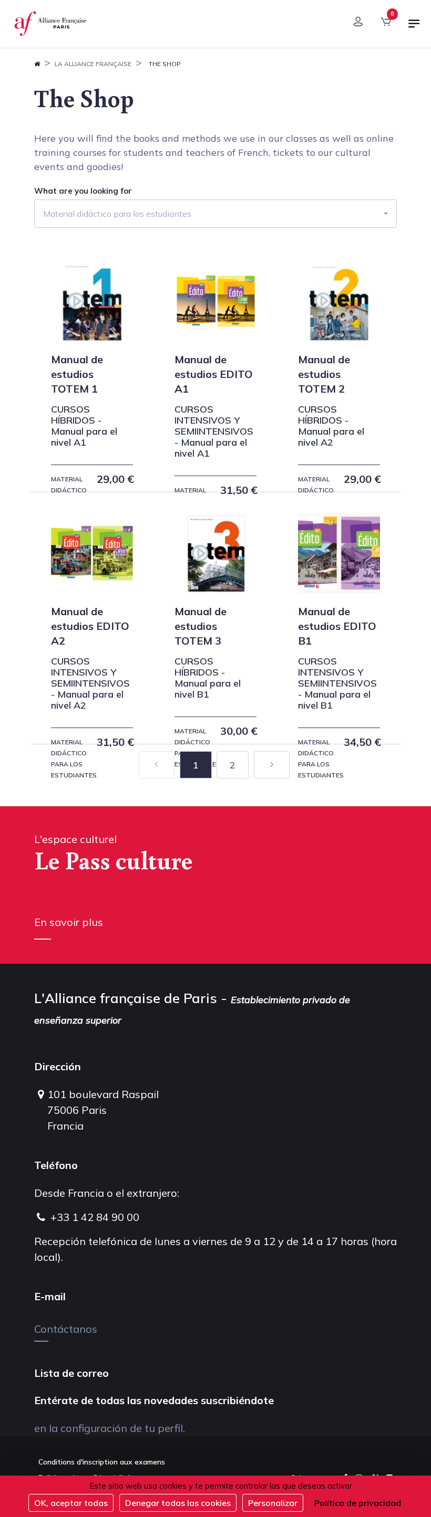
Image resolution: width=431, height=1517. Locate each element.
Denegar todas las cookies (178, 1503)
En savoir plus (68, 922)
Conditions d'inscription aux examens (101, 1462)
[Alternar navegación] (414, 28)
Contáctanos (65, 1328)
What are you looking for (83, 191)
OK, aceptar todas (71, 1503)
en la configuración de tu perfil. (109, 1428)
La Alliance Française (93, 64)
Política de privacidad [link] (357, 1503)
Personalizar (272, 1503)
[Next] (272, 764)
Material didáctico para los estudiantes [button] (117, 213)
